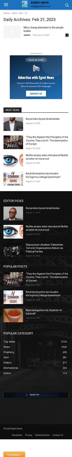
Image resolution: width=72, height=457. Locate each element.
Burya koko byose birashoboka (42, 118)
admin (27, 35)
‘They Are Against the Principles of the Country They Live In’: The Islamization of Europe (47, 140)
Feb (21, 13)
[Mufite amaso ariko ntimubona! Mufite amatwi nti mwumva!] (13, 160)
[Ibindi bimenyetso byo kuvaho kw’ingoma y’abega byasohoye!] (13, 179)
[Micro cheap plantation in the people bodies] (12, 32)
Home (6, 13)
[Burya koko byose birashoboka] (13, 124)
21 (26, 13)
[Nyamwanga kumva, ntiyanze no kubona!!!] (13, 315)
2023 (14, 13)
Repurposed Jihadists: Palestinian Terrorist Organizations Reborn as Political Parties (44, 248)
